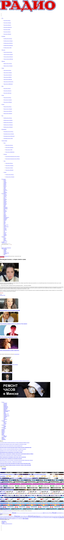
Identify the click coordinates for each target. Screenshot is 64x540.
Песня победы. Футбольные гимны (7, 489)
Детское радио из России (10, 174)
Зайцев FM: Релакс (4, 503)
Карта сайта (4, 521)
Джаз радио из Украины (9, 165)
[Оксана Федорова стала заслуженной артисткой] (9, 308)
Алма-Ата (5, 194)
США (3, 437)
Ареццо (5, 196)
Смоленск (5, 228)
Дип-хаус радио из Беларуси (8, 56)
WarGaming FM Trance (4, 482)
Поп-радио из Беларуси (7, 90)
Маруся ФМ (4, 468)
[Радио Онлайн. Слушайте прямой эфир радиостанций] (28, 11)
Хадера (5, 233)
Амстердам (5, 195)
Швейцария (5, 192)
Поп (2, 86)
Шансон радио (21, 518)
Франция (3, 438)
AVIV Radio (2, 491)
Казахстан (3, 431)
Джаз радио (5, 516)
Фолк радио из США (9, 149)
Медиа (5, 239)
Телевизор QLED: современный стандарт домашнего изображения (10, 455)
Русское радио (3, 506)
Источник (1, 292)
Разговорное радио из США (8, 138)
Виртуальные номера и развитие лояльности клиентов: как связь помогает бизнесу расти (18, 497)
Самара (5, 225)
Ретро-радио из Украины (8, 99)
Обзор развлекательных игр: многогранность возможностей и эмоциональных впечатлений (19, 478)
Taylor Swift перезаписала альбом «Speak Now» (9, 350)
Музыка (5, 240)
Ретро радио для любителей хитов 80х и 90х (46, 517)
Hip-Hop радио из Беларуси (8, 122)
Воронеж (5, 204)
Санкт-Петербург (6, 226)
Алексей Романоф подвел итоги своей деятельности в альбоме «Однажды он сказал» (15, 380)
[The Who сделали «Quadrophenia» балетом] (9, 335)
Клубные (3, 36)
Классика (5, 154)
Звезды (5, 237)
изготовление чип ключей (7, 510)
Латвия (5, 187)
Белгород (5, 198)
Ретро (3, 95)
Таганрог (5, 229)
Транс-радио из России (7, 70)
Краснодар (5, 211)
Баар (4, 197)
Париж (5, 222)
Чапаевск (5, 234)
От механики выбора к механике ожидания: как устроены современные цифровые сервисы (14, 442)
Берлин (5, 200)
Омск (4, 221)
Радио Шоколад (3, 493)
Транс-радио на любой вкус (11, 518)
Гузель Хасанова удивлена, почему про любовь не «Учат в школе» (13, 323)
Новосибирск (5, 218)
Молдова (5, 189)
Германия (5, 182)
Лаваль (5, 212)
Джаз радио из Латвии (9, 167)
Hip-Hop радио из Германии (8, 124)
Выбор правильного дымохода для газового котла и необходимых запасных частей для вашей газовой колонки (23, 474)
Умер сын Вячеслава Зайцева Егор (7, 372)
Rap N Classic (2, 505)
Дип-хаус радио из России (8, 52)
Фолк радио (17, 518)
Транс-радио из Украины (8, 72)
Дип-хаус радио (10, 516)
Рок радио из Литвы (7, 29)
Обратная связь (4, 242)
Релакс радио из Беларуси (8, 111)
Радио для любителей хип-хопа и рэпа (46, 516)
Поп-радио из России (7, 88)
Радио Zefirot (2, 476)
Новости (3, 236)
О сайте (3, 241)
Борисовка (5, 201)
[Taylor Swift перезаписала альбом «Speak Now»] (9, 348)
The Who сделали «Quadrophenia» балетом (8, 337)
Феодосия (5, 232)
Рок (2, 18)
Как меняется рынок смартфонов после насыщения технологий (11, 458)
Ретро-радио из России (7, 97)
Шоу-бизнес (25, 518)
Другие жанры (4, 140)
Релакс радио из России (7, 106)
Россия (3, 402)
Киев (4, 209)
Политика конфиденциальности (7, 523)
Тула (4, 418)
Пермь (5, 223)
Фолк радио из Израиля (9, 147)
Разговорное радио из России (8, 131)
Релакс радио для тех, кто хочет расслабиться (32, 517)
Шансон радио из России (8, 63)
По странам (4, 179)
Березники (5, 199)
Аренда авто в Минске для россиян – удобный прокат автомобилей (11, 461)
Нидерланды (5, 190)
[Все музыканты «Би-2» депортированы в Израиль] (7, 363)
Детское (5, 172)
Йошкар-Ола (5, 207)
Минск (5, 214)
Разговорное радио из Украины (9, 133)
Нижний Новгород (6, 217)
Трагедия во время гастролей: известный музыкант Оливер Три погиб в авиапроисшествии (15, 447)
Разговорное (4, 129)
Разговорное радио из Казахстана (9, 136)
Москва (5, 216)
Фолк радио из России (9, 145)
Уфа (4, 231)
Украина (5, 181)
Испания (5, 184)
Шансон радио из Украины (8, 65)
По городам (4, 193)
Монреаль (5, 215)
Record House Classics (4, 480)
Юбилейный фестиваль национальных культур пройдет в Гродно (11, 452)
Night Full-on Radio (4, 508)
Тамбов (5, 417)
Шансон (3, 61)
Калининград (6, 407)
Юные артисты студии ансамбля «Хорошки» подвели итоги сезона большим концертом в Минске (16, 453)
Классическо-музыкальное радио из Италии (13, 158)
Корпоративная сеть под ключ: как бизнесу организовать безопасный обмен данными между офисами (16, 460)
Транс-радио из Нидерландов (8, 81)
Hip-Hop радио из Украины (8, 120)
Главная (1, 256)
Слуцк (5, 227)
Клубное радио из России (8, 38)
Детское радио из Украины (10, 176)
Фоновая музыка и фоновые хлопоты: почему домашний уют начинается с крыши (13, 444)
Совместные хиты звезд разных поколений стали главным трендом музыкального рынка (15, 463)
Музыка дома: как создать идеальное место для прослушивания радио (11, 445)
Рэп (2, 115)
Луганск (5, 423)
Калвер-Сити (5, 208)
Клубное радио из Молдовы (8, 45)
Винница (5, 421)
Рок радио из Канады (7, 31)
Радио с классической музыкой (55, 516)
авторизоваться (16, 354)
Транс (3, 68)
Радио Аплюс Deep (4, 483)
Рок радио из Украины (7, 22)
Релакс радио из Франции (8, 113)
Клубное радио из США (7, 47)
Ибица (5, 206)
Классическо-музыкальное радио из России (12, 156)
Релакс (3, 104)
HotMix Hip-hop (3, 499)
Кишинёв (5, 210)
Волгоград (5, 203)
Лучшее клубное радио (24, 516)
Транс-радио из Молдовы (8, 79)
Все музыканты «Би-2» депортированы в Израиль (10, 364)
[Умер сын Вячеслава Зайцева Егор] (7, 371)
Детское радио (2, 516)
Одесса (5, 220)
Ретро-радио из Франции (8, 102)
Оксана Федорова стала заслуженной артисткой (10, 310)
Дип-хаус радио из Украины (8, 54)
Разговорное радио (21, 517)
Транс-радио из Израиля (7, 77)
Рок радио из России (7, 20)
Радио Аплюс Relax (4, 485)
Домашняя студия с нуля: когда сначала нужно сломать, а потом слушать (11, 450)
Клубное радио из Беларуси (8, 43)
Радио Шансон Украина (5, 487)
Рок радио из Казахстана (8, 27)
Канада (5, 186)
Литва (4, 188)
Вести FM (2, 495)
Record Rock (2, 472)
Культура (5, 238)
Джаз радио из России (9, 163)
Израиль (5, 183)
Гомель (5, 205)
